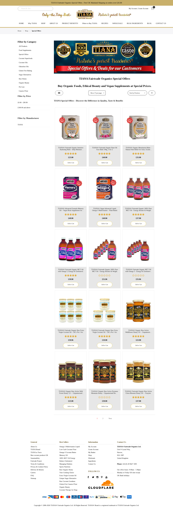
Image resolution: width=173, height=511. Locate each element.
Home (20, 31)
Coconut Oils (23, 62)
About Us (34, 447)
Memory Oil (63, 455)
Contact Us (92, 464)
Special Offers (23, 54)
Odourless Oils (24, 66)
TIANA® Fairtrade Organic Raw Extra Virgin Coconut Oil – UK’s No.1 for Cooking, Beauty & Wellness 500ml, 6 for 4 (71, 331)
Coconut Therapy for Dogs (68, 490)
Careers (33, 472)
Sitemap (33, 478)
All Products (23, 46)
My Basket (91, 452)
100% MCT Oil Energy (67, 458)
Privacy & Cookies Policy (39, 467)
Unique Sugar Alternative (67, 478)
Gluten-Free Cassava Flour (68, 484)
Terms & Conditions (37, 464)
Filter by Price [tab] (24, 96)
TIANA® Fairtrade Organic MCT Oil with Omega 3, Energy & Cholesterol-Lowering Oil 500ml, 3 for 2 (71, 270)
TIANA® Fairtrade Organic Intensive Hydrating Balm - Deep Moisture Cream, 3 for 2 (70, 149)
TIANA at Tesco (36, 452)
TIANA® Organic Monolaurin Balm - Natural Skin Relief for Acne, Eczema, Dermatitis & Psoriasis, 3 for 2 (138, 149)
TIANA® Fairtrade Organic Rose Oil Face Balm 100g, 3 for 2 (104, 148)
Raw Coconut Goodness (67, 481)
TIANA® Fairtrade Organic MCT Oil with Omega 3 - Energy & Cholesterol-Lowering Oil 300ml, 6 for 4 (138, 270)
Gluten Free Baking (25, 71)
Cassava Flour (23, 91)
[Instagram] (99, 478)
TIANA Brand (35, 449)
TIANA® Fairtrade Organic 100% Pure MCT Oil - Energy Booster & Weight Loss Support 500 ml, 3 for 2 (138, 209)
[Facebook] (90, 478)
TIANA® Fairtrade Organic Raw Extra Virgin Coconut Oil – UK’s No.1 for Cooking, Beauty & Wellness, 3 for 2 (104, 331)
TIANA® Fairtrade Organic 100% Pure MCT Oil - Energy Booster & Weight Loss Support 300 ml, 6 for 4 (104, 270)
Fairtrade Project (36, 461)
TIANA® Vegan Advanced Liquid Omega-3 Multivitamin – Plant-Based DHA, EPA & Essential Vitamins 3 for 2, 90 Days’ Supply (104, 209)
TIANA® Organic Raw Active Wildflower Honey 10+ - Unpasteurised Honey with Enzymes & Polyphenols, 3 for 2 (138, 331)
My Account (133, 8)
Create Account (143, 8)
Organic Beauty (24, 83)
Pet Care (21, 87)
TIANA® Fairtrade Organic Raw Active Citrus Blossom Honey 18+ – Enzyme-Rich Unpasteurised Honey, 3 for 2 (138, 392)
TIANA (20, 125)
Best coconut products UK (39, 455)
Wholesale (91, 458)
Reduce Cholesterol (65, 461)
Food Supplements (25, 50)
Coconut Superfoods (25, 58)
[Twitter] (94, 478)
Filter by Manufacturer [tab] (28, 118)
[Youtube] (107, 478)
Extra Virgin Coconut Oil (67, 475)
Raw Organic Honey (66, 470)
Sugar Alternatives (25, 75)
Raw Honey (23, 79)
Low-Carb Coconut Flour (67, 449)
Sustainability (35, 458)
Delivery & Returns (37, 470)
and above (24, 107)
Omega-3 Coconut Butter (67, 452)
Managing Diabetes (65, 464)
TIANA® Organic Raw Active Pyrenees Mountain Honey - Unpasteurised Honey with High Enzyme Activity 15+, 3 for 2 (104, 392)
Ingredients (92, 461)
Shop (27, 31)
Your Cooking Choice (66, 472)
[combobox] (35, 8)
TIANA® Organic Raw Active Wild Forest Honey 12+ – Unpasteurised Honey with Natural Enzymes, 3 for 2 (70, 392)
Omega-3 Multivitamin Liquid (69, 447)
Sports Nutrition (64, 467)
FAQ (32, 475)
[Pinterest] (103, 478)
